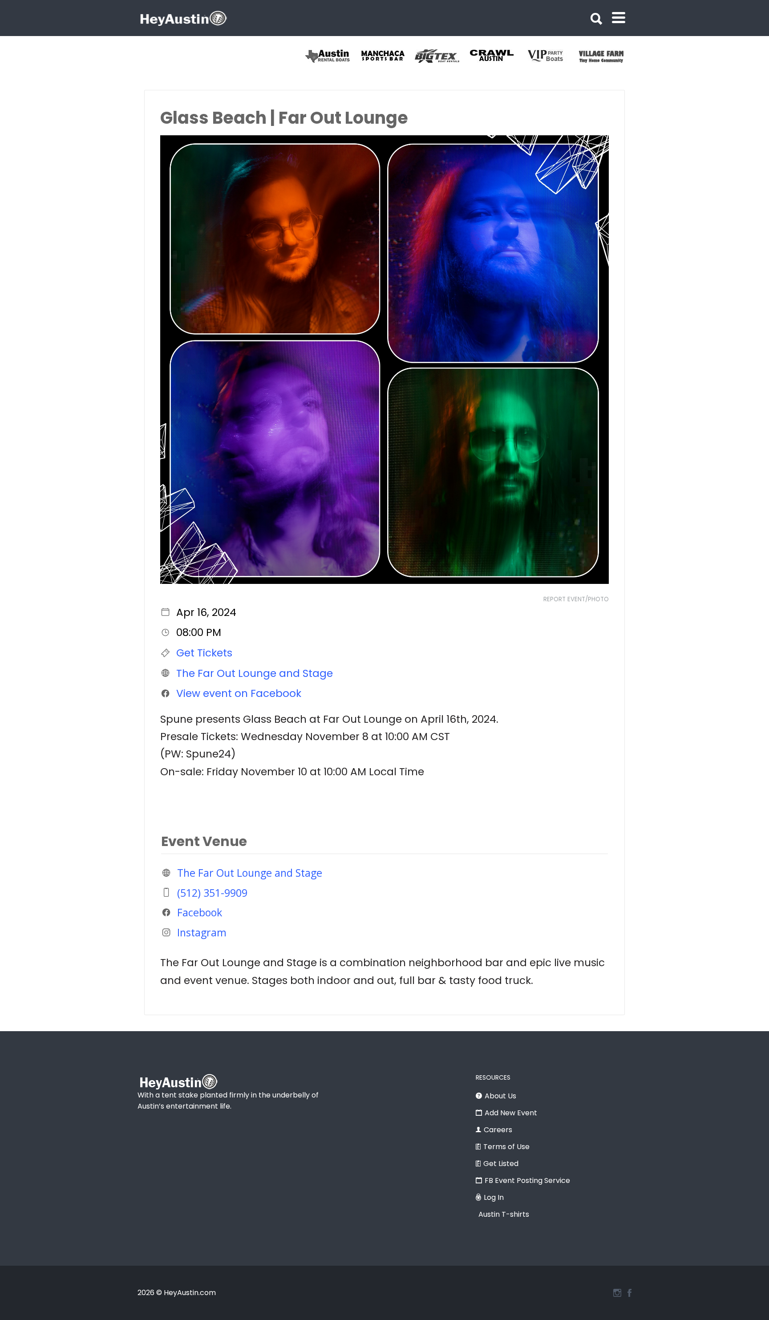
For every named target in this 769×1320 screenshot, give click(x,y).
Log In (494, 1197)
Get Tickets (204, 653)
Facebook (199, 912)
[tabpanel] (332, 56)
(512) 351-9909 (212, 892)
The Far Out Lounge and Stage (254, 673)
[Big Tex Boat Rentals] (496, 56)
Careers (498, 1130)
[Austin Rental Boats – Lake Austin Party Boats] (387, 56)
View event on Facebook (238, 693)
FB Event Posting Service (527, 1180)
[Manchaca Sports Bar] (442, 56)
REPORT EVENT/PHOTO (576, 599)
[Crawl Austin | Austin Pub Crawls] (551, 56)
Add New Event (511, 1113)
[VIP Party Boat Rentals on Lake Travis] (606, 56)
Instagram (202, 932)
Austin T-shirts (503, 1214)
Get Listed (500, 1163)
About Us (500, 1096)
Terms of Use (506, 1147)
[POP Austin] (332, 56)
